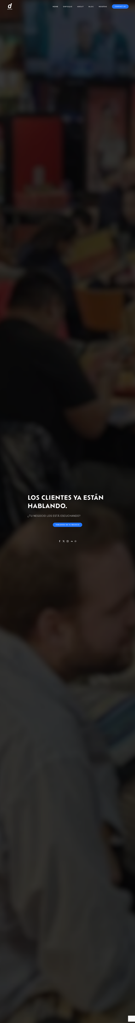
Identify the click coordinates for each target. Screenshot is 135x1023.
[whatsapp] (75, 541)
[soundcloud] (72, 541)
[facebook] (60, 541)
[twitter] (64, 541)
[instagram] (68, 541)
